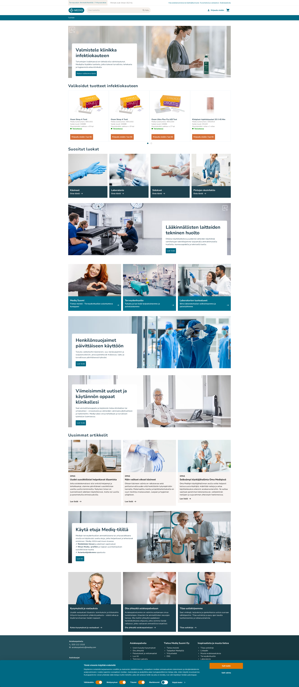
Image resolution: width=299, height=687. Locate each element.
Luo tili (136, 656)
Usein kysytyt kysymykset (144, 648)
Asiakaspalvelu (225, 3)
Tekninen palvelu (140, 659)
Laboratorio (206, 659)
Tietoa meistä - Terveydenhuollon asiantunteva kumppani (91, 305)
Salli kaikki (226, 666)
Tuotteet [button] (71, 18)
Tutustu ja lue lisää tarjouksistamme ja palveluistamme (142, 305)
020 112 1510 (77, 644)
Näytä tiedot (177, 682)
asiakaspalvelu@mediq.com (82, 647)
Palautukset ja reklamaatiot (145, 653)
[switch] (122, 682)
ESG (168, 656)
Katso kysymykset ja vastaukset (84, 627)
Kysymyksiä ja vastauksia (209, 3)
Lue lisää (74, 501)
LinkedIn (204, 650)
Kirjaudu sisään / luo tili (82, 137)
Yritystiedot (172, 653)
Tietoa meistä (173, 648)
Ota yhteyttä (138, 650)
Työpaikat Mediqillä (175, 650)
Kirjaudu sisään (217, 10)
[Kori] (228, 10)
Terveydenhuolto (208, 656)
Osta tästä (75, 193)
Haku (147, 10)
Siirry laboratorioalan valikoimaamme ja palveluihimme (198, 305)
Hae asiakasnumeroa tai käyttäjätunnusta (184, 3)
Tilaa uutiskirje (186, 627)
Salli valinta (226, 673)
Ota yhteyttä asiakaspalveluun (139, 627)
